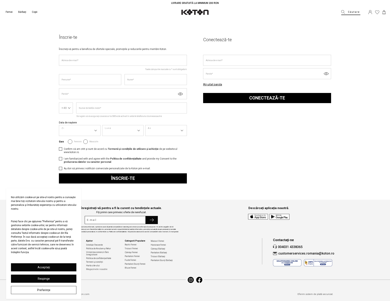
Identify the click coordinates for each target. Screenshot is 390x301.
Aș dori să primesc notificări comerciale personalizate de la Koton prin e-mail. (107, 168)
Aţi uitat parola (212, 84)
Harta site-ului (93, 265)
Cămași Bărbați (158, 249)
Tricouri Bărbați (158, 256)
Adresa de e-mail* (70, 60)
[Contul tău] (370, 12)
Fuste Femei (130, 260)
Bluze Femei (130, 268)
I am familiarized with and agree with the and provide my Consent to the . (120, 160)
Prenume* (66, 80)
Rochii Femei (130, 245)
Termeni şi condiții (94, 262)
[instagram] (191, 280)
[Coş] (384, 12)
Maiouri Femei (157, 241)
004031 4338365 (290, 247)
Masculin (93, 141)
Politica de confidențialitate (98, 258)
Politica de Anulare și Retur (98, 248)
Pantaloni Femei (132, 256)
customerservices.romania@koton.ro (306, 253)
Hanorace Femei (158, 245)
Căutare (354, 12)
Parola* (65, 94)
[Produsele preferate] (377, 12)
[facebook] (199, 280)
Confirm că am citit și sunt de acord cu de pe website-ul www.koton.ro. (120, 151)
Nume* (130, 80)
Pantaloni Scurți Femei (135, 264)
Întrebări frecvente (94, 245)
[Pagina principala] (195, 12)
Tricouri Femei (131, 248)
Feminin (78, 141)
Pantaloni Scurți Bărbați (162, 260)
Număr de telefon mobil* (90, 108)
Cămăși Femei (131, 252)
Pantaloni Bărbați (159, 252)
